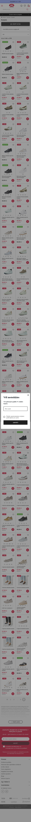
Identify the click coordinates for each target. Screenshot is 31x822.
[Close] (28, 395)
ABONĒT (15, 422)
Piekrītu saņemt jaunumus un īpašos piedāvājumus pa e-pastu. (15, 416)
